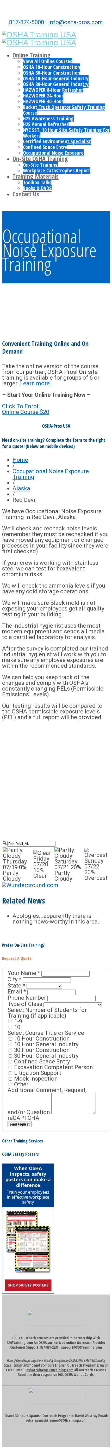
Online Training (32, 55)
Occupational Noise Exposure (53, 152)
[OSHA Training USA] (39, 34)
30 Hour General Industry (45, 1055)
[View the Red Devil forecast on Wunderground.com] (30, 885)
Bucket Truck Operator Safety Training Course (64, 109)
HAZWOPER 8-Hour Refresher (53, 89)
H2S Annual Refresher (46, 124)
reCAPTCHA (23, 1118)
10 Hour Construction (41, 1038)
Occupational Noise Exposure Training (51, 474)
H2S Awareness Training (48, 118)
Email (17, 991)
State (16, 985)
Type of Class (25, 1004)
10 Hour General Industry (45, 1044)
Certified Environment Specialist (57, 141)
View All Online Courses (47, 61)
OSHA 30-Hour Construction (51, 72)
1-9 (17, 1021)
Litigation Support (37, 1073)
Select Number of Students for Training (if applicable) (47, 1013)
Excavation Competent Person (53, 1067)
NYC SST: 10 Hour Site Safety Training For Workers (66, 132)
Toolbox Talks (37, 182)
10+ (18, 1027)
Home (20, 460)
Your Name (24, 973)
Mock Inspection (35, 1078)
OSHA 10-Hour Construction (51, 66)
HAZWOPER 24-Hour (43, 95)
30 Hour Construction (41, 1050)
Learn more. (35, 383)
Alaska (21, 488)
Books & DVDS (37, 188)
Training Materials (36, 176)
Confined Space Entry (45, 147)
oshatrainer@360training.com (49, 1369)
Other (20, 1084)
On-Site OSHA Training (40, 158)
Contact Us (26, 194)
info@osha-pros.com (75, 22)
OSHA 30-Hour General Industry (56, 84)
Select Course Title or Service (46, 1033)
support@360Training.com (81, 1347)
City (14, 979)
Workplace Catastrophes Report (56, 170)
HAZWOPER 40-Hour (43, 101)
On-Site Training (40, 164)
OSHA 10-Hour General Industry (56, 78)
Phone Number (27, 998)
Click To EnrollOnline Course (25, 409)
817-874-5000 (26, 22)
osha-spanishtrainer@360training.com (56, 1420)
